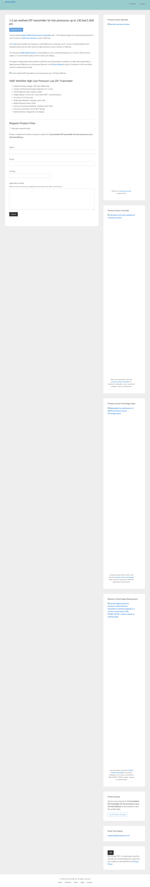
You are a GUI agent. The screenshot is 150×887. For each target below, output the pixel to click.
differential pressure (28, 53)
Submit (13, 214)
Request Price (16, 30)
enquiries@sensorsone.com (118, 836)
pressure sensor (125, 191)
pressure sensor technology (124, 577)
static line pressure (29, 38)
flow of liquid (57, 64)
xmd (14, 44)
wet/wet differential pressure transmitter (36, 35)
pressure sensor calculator (120, 382)
